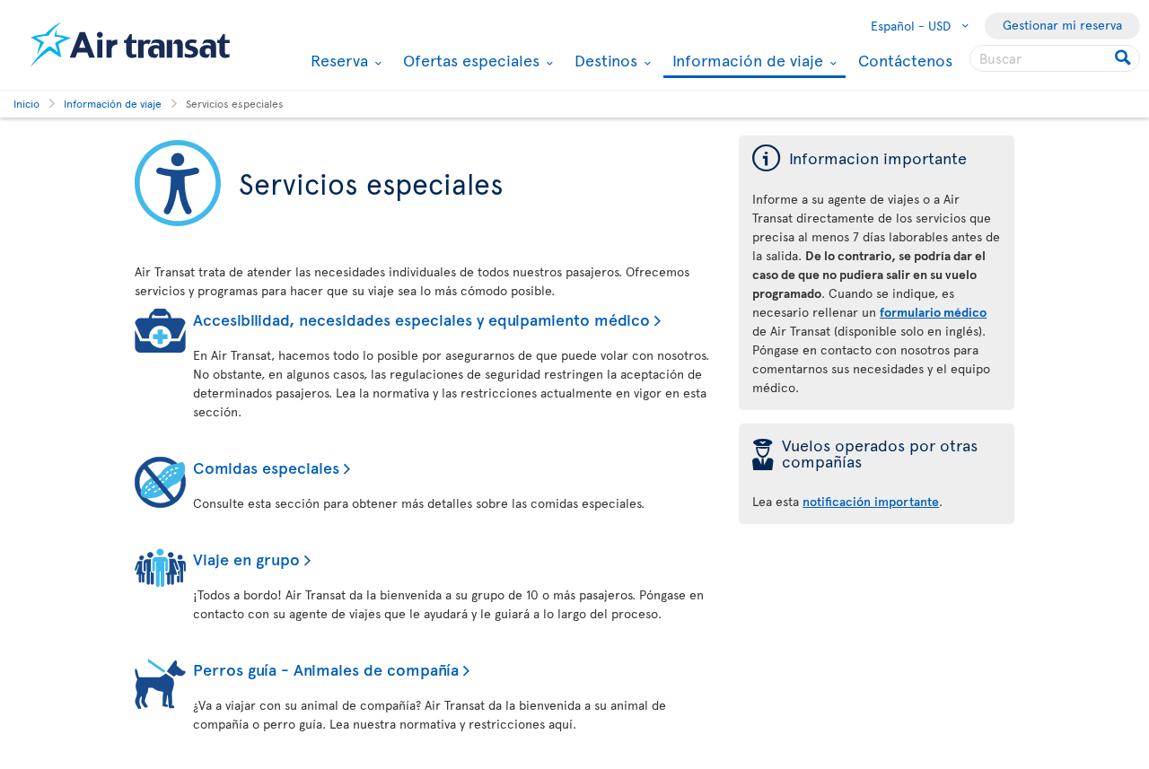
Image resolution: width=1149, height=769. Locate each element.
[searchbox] (1054, 58)
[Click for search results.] (1124, 58)
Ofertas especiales (469, 60)
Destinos (604, 60)
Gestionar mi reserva (1062, 24)
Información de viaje (745, 61)
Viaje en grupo (246, 558)
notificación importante (871, 501)
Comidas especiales (266, 467)
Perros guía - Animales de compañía (326, 669)
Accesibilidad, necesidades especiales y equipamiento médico (421, 319)
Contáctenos (905, 59)
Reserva (337, 60)
